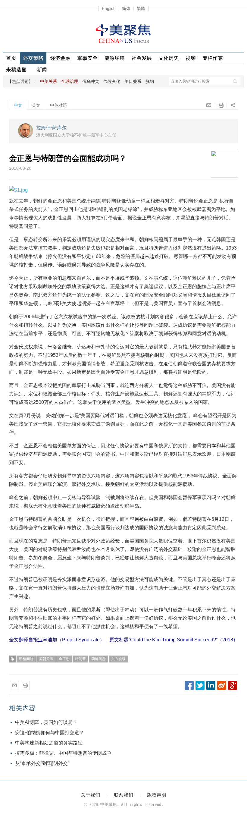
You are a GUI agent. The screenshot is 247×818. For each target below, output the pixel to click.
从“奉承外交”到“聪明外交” (42, 763)
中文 (18, 105)
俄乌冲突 (90, 81)
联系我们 (123, 794)
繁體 (141, 8)
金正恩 (64, 659)
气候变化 (111, 81)
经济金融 (60, 58)
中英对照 (58, 105)
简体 (126, 8)
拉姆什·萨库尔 (51, 127)
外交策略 (33, 58)
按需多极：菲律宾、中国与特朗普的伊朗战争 (63, 753)
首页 (11, 58)
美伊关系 (132, 81)
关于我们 (90, 794)
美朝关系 (46, 659)
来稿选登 (16, 69)
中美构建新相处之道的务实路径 (49, 742)
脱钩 (149, 81)
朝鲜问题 (98, 659)
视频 (191, 58)
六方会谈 (118, 659)
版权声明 (156, 794)
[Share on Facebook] (189, 685)
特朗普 (80, 659)
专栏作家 (212, 58)
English (109, 8)
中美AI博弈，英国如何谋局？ (46, 722)
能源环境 (114, 58)
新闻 (42, 69)
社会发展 (141, 58)
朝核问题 (26, 659)
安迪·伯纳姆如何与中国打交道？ (49, 732)
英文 (36, 105)
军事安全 (87, 58)
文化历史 (168, 58)
